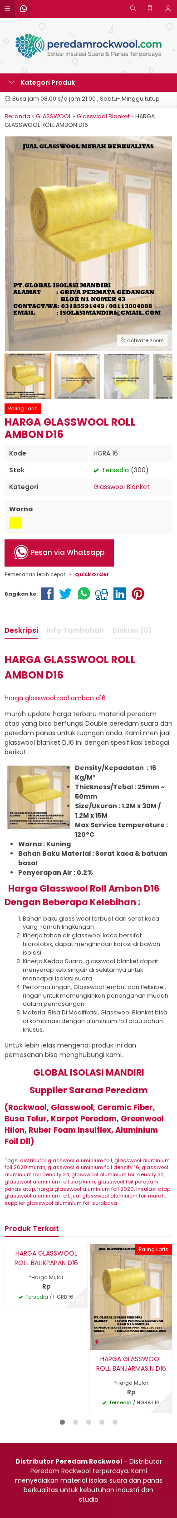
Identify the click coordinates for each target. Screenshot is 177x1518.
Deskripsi (21, 630)
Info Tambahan (75, 630)
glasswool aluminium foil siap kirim (50, 1181)
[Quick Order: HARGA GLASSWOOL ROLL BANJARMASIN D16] (96, 1341)
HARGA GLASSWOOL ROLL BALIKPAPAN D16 (46, 1258)
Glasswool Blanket (121, 486)
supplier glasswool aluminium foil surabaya (61, 1203)
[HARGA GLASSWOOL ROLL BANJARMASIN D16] (131, 1296)
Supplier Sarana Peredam (89, 1090)
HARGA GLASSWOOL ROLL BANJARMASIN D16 (131, 1363)
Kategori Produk (47, 82)
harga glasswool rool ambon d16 (55, 698)
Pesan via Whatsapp (66, 552)
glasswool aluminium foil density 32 (117, 1174)
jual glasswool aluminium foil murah (118, 1195)
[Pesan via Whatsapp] (80, 1301)
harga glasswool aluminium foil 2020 (85, 1189)
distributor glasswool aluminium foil (66, 1160)
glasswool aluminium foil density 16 (93, 1167)
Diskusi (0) (132, 630)
